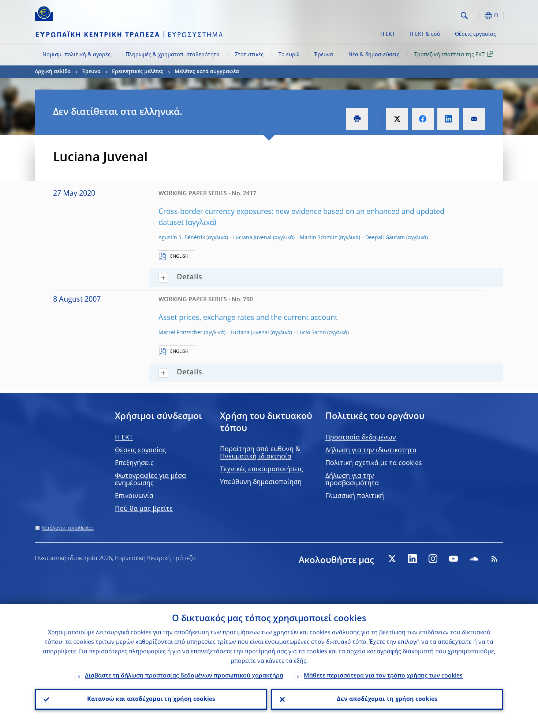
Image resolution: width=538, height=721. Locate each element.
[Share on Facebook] (423, 119)
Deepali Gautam (385, 237)
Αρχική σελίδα (53, 71)
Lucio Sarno (311, 332)
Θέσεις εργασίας (475, 34)
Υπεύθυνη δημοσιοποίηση (261, 482)
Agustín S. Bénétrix (181, 237)
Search (464, 15)
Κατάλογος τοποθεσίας (68, 528)
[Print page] (357, 119)
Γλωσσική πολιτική (354, 496)
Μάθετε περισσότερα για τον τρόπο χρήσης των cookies (383, 676)
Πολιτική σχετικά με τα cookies (373, 463)
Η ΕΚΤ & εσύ (425, 34)
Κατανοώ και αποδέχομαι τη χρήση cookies (151, 699)
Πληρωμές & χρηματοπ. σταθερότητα (173, 54)
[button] (477, 16)
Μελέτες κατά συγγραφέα (207, 71)
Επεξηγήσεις (134, 463)
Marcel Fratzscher (180, 332)
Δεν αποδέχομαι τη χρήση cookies (387, 699)
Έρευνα (323, 54)
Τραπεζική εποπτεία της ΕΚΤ (449, 54)
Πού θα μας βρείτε (144, 509)
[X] (392, 558)
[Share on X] (397, 119)
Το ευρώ (289, 54)
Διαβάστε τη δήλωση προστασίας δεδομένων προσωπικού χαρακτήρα (184, 676)
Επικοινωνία (134, 496)
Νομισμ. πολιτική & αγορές (76, 54)
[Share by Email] (474, 119)
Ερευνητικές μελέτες (137, 71)
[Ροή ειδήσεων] (494, 558)
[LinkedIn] (412, 558)
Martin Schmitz (318, 237)
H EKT (124, 437)
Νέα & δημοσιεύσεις (373, 54)
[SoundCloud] (474, 558)
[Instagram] (433, 558)
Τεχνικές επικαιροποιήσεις (261, 469)
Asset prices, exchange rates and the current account (247, 318)
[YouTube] (453, 558)
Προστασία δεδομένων (360, 437)
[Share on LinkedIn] (448, 119)
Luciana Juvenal (252, 237)
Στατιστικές (249, 54)
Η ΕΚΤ (387, 34)
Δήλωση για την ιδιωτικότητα (370, 450)
